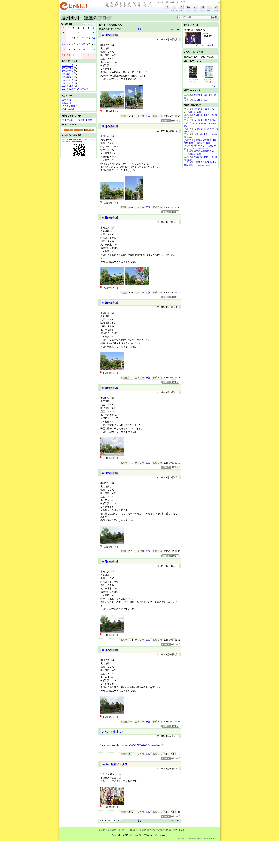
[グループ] (209, 7)
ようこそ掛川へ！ (113, 731)
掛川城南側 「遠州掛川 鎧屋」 (78, 120)
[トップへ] (81, 6)
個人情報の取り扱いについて (142, 830)
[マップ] (181, 7)
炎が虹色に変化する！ (205, 109)
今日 (89, 24)
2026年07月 (67, 68)
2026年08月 (67, 65)
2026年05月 (67, 74)
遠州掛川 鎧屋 (194, 112)
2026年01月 (67, 86)
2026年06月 (67, 71)
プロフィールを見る (205, 45)
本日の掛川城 (110, 35)
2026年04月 (67, 77)
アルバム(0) (68, 109)
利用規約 (160, 830)
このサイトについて (120, 830)
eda (206, 100)
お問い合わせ (178, 830)
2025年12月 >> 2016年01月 (75, 89)
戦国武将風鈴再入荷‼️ (205, 151)
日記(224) (67, 103)
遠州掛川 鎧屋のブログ (86, 17)
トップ (98, 830)
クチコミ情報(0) (70, 106)
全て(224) (67, 100)
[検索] (218, 2)
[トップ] (167, 7)
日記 (148, 116)
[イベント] (174, 7)
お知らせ (106, 830)
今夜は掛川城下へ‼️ (192, 81)
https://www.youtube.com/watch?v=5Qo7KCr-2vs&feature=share (130, 745)
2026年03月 (67, 80)
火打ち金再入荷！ (203, 129)
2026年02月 (67, 83)
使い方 (168, 830)
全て (213, 86)
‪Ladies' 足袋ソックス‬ (114, 764)
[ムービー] (188, 7)
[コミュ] (195, 7)
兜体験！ (198, 95)
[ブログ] (202, 7)
